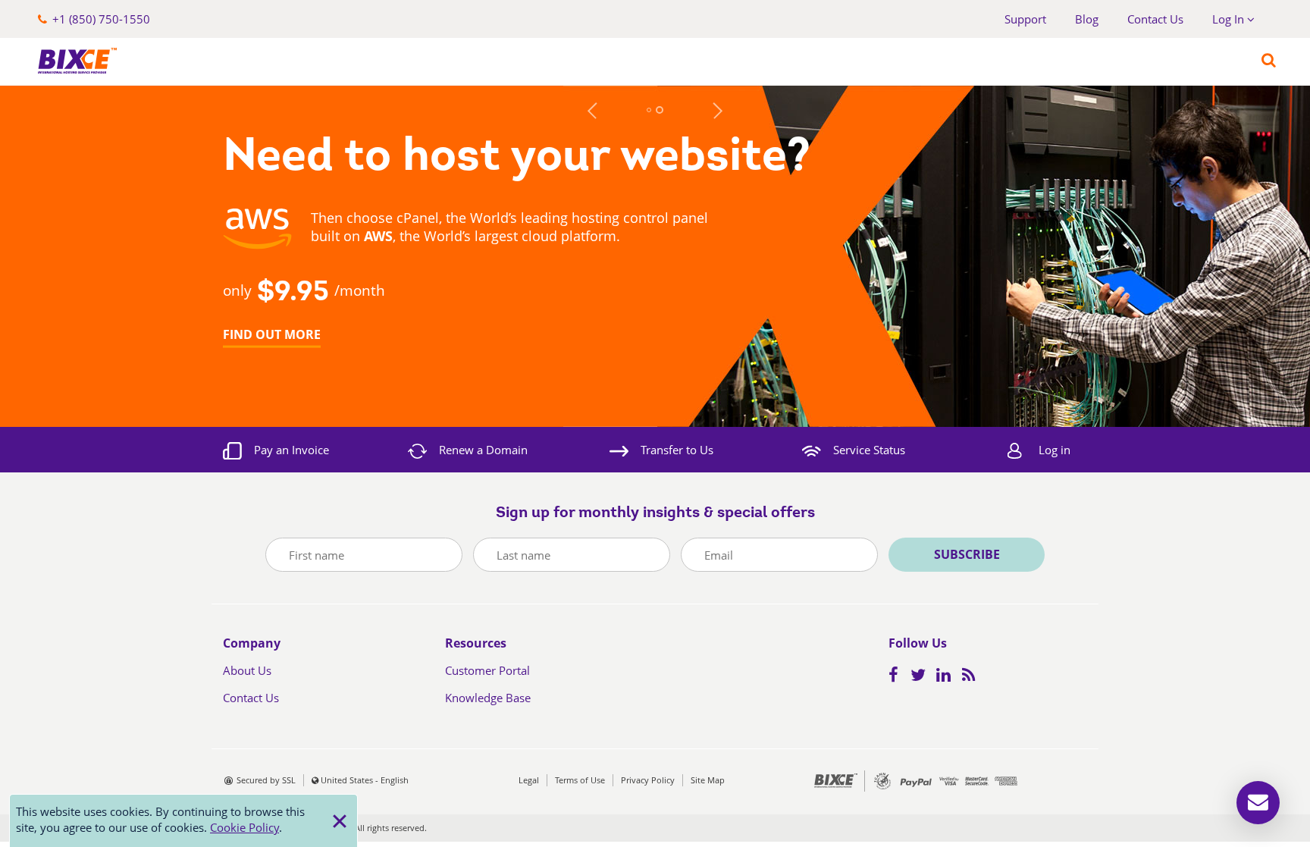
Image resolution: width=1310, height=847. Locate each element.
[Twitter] (921, 677)
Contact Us (1155, 19)
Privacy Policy (648, 780)
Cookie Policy (244, 827)
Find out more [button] (272, 333)
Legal (529, 780)
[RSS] (973, 677)
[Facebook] (897, 677)
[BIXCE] (72, 60)
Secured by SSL (266, 780)
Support (1025, 19)
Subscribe (967, 554)
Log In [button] (1229, 19)
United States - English (365, 780)
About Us (247, 670)
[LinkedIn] (947, 677)
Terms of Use (580, 780)
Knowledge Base (488, 697)
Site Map (708, 780)
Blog (1086, 19)
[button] (94, 19)
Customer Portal (487, 670)
